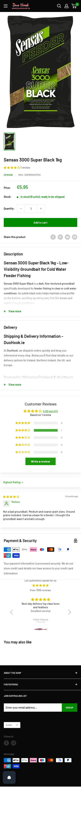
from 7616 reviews (40, 590)
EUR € (9, 725)
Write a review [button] (40, 461)
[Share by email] (74, 237)
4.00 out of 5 (50, 411)
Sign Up (69, 707)
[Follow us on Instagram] (13, 743)
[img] (11, 496)
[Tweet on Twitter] (67, 237)
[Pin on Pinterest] (60, 237)
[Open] (9, 777)
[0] (74, 6)
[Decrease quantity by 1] (21, 209)
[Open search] (59, 6)
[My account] (66, 6)
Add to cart (40, 222)
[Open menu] (6, 5)
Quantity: (9, 208)
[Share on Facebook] (53, 237)
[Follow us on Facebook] (6, 743)
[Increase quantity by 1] (41, 209)
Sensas (8, 174)
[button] (12, 167)
